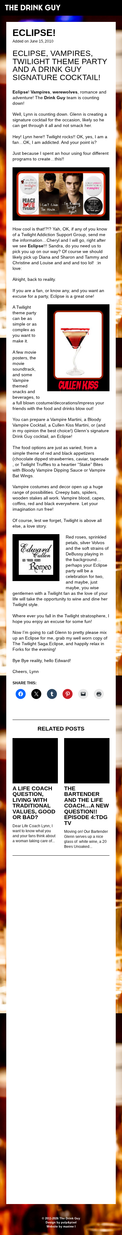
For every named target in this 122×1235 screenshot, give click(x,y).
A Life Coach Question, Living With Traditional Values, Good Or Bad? (34, 803)
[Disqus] (61, 946)
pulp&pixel (69, 1222)
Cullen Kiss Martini (70, 425)
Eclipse (64, 436)
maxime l (69, 1226)
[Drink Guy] (32, 7)
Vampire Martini (65, 419)
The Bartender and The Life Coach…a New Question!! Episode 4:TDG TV (86, 805)
